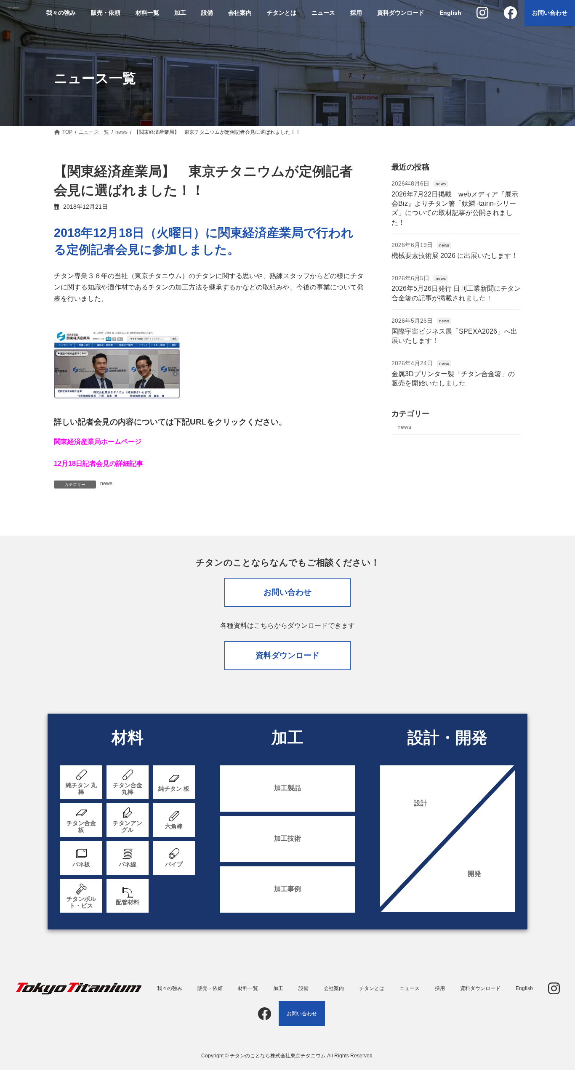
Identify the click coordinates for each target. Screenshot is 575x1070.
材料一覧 (248, 988)
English (524, 988)
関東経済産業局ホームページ (97, 441)
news (106, 483)
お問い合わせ (287, 592)
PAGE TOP (554, 1030)
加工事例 (287, 888)
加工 (278, 988)
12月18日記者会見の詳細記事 (98, 463)
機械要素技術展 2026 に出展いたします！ (454, 255)
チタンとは (371, 988)
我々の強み (169, 988)
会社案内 (334, 988)
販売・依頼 (210, 988)
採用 (440, 988)
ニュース (409, 988)
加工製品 (287, 787)
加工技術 (287, 838)
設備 (303, 988)
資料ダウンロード (287, 655)
